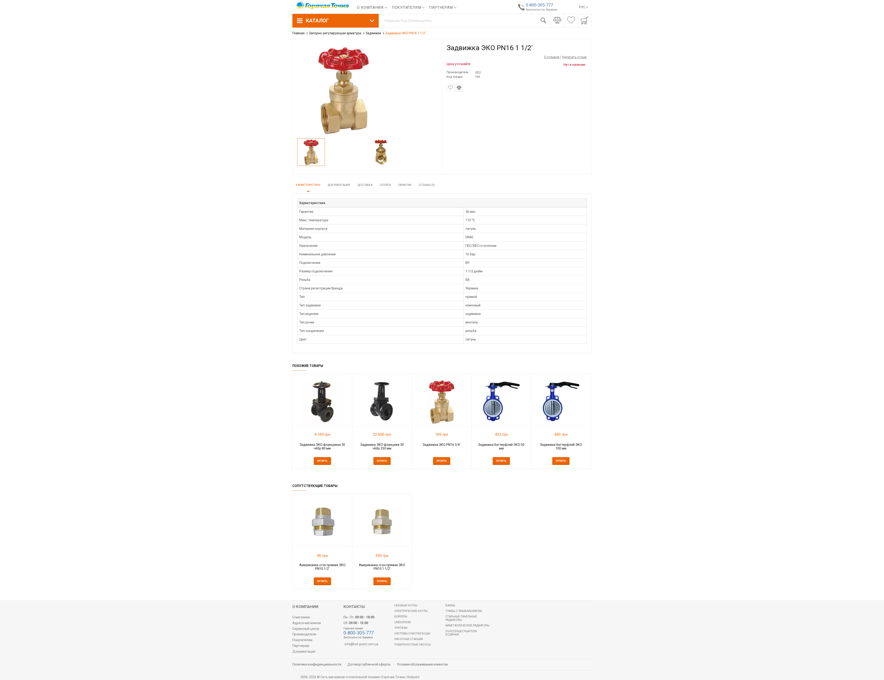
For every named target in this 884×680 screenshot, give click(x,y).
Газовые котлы (405, 605)
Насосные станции (408, 639)
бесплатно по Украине (541, 9)
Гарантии (404, 185)
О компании (371, 7)
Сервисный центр (305, 629)
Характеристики (308, 185)
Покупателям (407, 7)
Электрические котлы (411, 611)
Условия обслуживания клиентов (422, 664)
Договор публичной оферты (369, 664)
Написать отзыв (574, 57)
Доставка (365, 185)
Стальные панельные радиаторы (461, 618)
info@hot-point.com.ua (361, 644)
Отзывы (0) (427, 185)
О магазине (301, 617)
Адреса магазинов (306, 623)
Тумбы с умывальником (463, 611)
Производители (304, 634)
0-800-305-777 (539, 5)
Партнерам (441, 7)
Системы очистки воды (412, 633)
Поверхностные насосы (412, 644)
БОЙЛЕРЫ (400, 616)
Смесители (402, 622)
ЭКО (478, 72)
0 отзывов (551, 57)
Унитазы (400, 627)
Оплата (385, 185)
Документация (339, 185)
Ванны (450, 605)
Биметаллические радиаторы (467, 625)
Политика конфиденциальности (316, 664)
